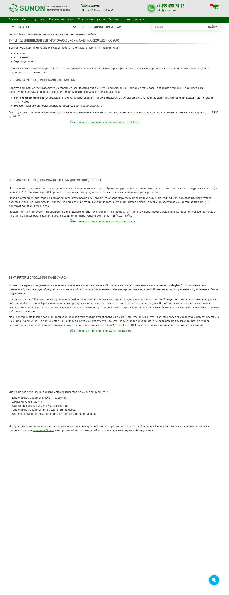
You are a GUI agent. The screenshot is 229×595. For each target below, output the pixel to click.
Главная (12, 34)
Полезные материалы (91, 19)
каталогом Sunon (43, 430)
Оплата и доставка (33, 19)
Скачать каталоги (119, 19)
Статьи (22, 34)
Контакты (139, 19)
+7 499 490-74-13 (170, 6)
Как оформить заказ (61, 19)
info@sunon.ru (166, 10)
